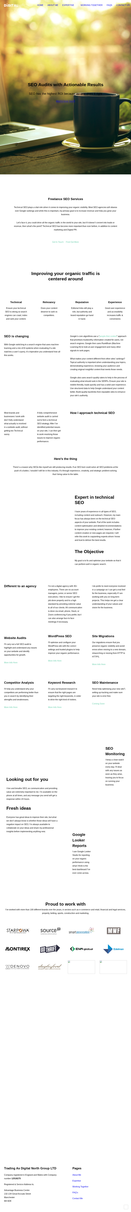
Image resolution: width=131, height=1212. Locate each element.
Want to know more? (65, 101)
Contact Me (77, 1198)
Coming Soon (98, 704)
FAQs (109, 5)
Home (40, 5)
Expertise (68, 5)
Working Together (92, 5)
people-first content (108, 336)
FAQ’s (75, 1192)
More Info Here (11, 662)
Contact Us (123, 5)
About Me (52, 5)
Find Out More (72, 242)
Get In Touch (58, 242)
